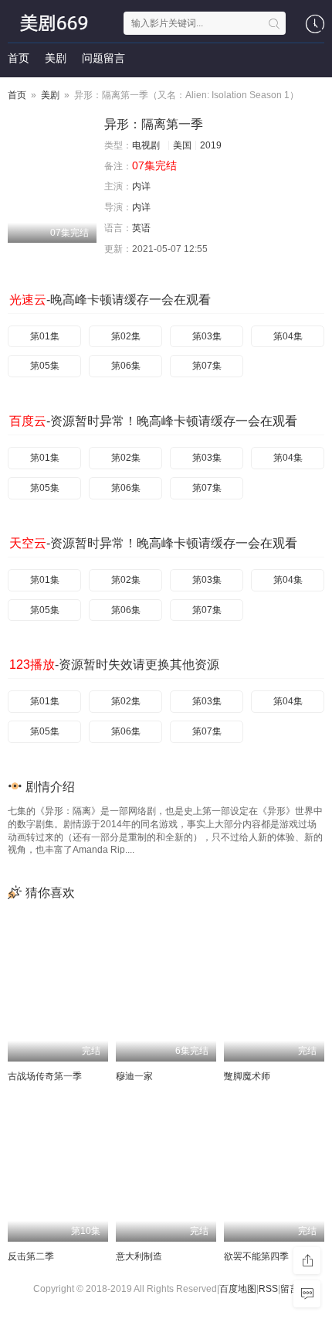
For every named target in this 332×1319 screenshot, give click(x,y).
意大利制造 (139, 1256)
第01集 (44, 336)
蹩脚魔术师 (247, 1076)
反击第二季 (31, 1256)
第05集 (44, 365)
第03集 (207, 336)
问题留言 (103, 58)
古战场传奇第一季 (45, 1076)
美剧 (55, 58)
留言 (289, 1288)
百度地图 (237, 1288)
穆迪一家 (134, 1076)
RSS (268, 1288)
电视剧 (146, 145)
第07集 (207, 365)
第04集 (288, 336)
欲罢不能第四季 (256, 1256)
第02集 (126, 336)
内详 (141, 186)
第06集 (126, 365)
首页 (18, 58)
